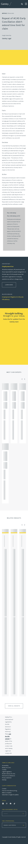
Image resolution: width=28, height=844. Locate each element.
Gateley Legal (6, 38)
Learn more (10, 285)
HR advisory (5, 299)
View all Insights (14, 706)
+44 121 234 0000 (4, 422)
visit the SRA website (8, 736)
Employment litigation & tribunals (12, 297)
